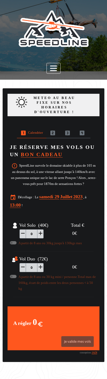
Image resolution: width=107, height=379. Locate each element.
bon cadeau (42, 154)
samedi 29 (49, 196)
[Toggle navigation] (53, 68)
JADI (94, 352)
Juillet (66, 196)
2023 (78, 196)
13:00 (15, 205)
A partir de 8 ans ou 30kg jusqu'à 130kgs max (50, 243)
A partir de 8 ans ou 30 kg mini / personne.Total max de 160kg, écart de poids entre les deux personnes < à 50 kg (57, 283)
